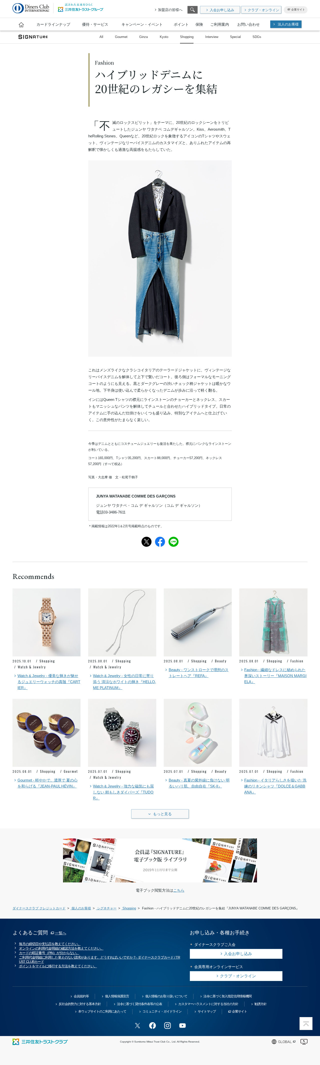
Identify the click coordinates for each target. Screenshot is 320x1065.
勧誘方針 (260, 1004)
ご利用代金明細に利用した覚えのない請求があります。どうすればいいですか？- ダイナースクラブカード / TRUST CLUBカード (99, 959)
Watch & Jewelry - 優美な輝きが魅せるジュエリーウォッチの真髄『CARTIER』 (49, 682)
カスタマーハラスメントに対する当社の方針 (208, 1004)
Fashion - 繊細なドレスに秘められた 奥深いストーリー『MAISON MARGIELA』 (275, 676)
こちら (178, 890)
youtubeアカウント (182, 1025)
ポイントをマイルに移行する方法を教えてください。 (58, 966)
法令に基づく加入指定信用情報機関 (228, 996)
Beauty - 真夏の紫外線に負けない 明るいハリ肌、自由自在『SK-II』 (199, 783)
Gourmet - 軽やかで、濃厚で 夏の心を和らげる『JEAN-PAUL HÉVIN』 (48, 783)
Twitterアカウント (137, 1025)
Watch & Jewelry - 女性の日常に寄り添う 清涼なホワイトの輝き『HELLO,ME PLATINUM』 (124, 682)
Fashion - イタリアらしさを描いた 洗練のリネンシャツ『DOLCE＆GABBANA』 (275, 786)
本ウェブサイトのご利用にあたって (102, 1011)
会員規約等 (81, 996)
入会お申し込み (222, 10)
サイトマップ (207, 1011)
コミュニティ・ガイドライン (162, 1011)
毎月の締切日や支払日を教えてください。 (50, 944)
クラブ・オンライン (263, 10)
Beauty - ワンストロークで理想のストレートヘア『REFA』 (198, 673)
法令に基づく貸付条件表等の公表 (139, 1004)
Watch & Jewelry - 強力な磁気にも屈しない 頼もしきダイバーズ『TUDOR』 (123, 792)
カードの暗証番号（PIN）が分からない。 (49, 953)
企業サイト (298, 9)
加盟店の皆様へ (170, 10)
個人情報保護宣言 (117, 996)
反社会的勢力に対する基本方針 (80, 1004)
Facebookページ (152, 1025)
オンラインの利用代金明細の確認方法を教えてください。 (61, 948)
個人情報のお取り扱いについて (166, 996)
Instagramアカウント (167, 1025)
